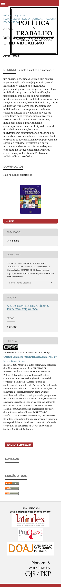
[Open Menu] (3, 3)
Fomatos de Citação (20, 282)
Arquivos (19, 15)
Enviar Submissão (19, 444)
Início (7, 15)
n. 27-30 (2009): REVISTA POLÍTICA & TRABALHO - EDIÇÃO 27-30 (30, 20)
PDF (11, 221)
